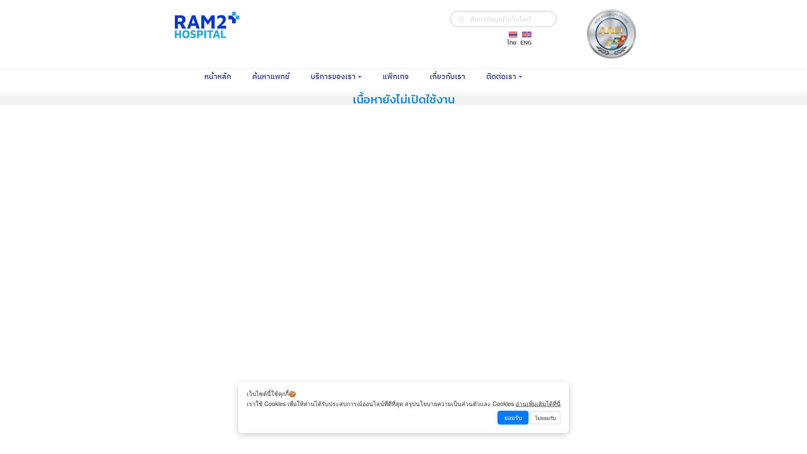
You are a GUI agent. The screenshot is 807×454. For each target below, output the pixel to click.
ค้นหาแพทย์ (276, 76)
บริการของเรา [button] (334, 77)
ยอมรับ (513, 417)
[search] (461, 19)
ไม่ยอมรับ (545, 417)
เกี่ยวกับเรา (453, 76)
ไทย (512, 42)
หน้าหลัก (223, 76)
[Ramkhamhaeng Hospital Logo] (205, 24)
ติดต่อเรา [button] (502, 77)
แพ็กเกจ (400, 76)
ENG (526, 42)
